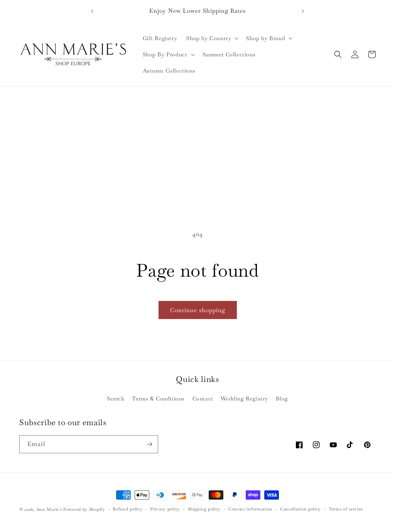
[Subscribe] (149, 444)
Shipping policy (204, 509)
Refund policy (127, 509)
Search (116, 398)
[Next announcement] (302, 11)
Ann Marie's (49, 509)
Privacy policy (165, 509)
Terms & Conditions (158, 398)
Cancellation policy (300, 509)
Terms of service (346, 509)
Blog (282, 398)
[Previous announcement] (92, 11)
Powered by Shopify (84, 509)
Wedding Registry (244, 398)
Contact (202, 398)
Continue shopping (197, 310)
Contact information (250, 509)
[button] (211, 38)
